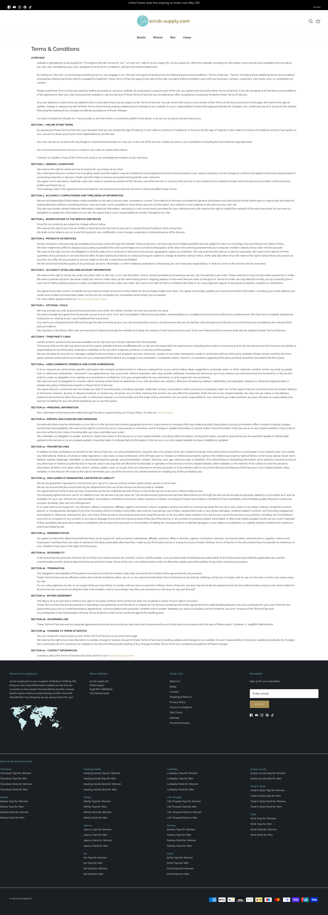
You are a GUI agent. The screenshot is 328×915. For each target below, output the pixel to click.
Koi (85, 853)
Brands (141, 37)
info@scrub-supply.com (120, 655)
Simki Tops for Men (178, 863)
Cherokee (6, 769)
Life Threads (174, 797)
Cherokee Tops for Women (15, 773)
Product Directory (180, 722)
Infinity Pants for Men (95, 817)
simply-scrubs (258, 769)
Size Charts (176, 712)
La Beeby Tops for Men (180, 778)
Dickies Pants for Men (12, 817)
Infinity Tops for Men (95, 806)
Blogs (173, 686)
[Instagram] (19, 7)
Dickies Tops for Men (12, 806)
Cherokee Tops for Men (13, 778)
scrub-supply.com (24, 898)
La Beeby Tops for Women (182, 773)
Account (316, 7)
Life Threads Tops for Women (184, 801)
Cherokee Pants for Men (14, 789)
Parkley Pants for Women (181, 840)
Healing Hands (92, 769)
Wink (253, 814)
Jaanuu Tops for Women (98, 829)
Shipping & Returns (181, 696)
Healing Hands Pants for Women (102, 784)
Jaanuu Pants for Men (96, 845)
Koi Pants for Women (96, 868)
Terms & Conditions (181, 707)
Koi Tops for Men (93, 863)
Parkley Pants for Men (179, 845)
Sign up (259, 704)
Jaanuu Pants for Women (98, 840)
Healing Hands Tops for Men (100, 778)
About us (175, 681)
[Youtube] (14, 7)
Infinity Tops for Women (97, 801)
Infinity (87, 797)
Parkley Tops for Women (181, 829)
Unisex (187, 37)
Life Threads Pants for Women (184, 812)
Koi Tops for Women (95, 857)
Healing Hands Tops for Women (102, 773)
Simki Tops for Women (180, 857)
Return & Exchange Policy (92, 299)
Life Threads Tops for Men (182, 806)
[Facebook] (9, 7)
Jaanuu (88, 825)
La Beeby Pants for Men (180, 789)
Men (172, 37)
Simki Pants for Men (178, 874)
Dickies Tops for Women (14, 801)
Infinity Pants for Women (98, 812)
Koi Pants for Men (93, 874)
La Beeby (172, 769)
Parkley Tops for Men (179, 834)
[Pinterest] (25, 7)
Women (158, 37)
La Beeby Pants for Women (182, 784)
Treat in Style (257, 786)
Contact (174, 691)
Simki (170, 853)
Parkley (171, 825)
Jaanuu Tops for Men (95, 834)
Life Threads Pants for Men (182, 817)
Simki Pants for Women (180, 868)
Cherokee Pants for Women (16, 784)
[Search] (310, 21)
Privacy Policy (165, 412)
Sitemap (174, 717)
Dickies (4, 797)
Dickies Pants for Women (14, 812)
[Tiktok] (30, 7)
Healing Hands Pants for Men (100, 789)
